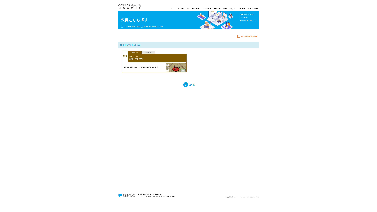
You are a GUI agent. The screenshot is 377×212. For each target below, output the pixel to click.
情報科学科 (148, 52)
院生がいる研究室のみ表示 (249, 36)
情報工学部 (135, 52)
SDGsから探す (206, 9)
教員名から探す (253, 9)
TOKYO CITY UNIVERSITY (240, 197)
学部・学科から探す (220, 9)
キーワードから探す (177, 9)
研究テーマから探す (193, 9)
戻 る (192, 85)
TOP (125, 26)
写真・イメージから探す (237, 9)
